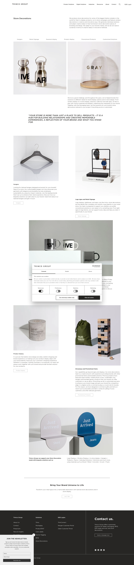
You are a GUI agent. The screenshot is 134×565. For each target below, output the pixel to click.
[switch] (58, 291)
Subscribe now (16, 560)
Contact (16, 525)
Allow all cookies (89, 297)
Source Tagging (41, 535)
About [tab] (90, 271)
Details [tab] (67, 271)
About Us (16, 522)
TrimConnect (62, 522)
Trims (37, 522)
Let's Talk (67, 496)
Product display (69, 39)
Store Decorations (41, 541)
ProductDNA (40, 528)
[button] (68, 4)
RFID (37, 538)
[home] (20, 4)
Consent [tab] (43, 271)
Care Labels (39, 532)
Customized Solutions (110, 39)
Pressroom (16, 528)
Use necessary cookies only (66, 297)
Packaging (39, 525)
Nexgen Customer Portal (66, 525)
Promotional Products (89, 39)
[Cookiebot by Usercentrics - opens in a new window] (93, 266)
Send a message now (103, 535)
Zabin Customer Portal (65, 528)
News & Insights (18, 532)
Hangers (19, 39)
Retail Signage (34, 39)
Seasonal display (51, 39)
